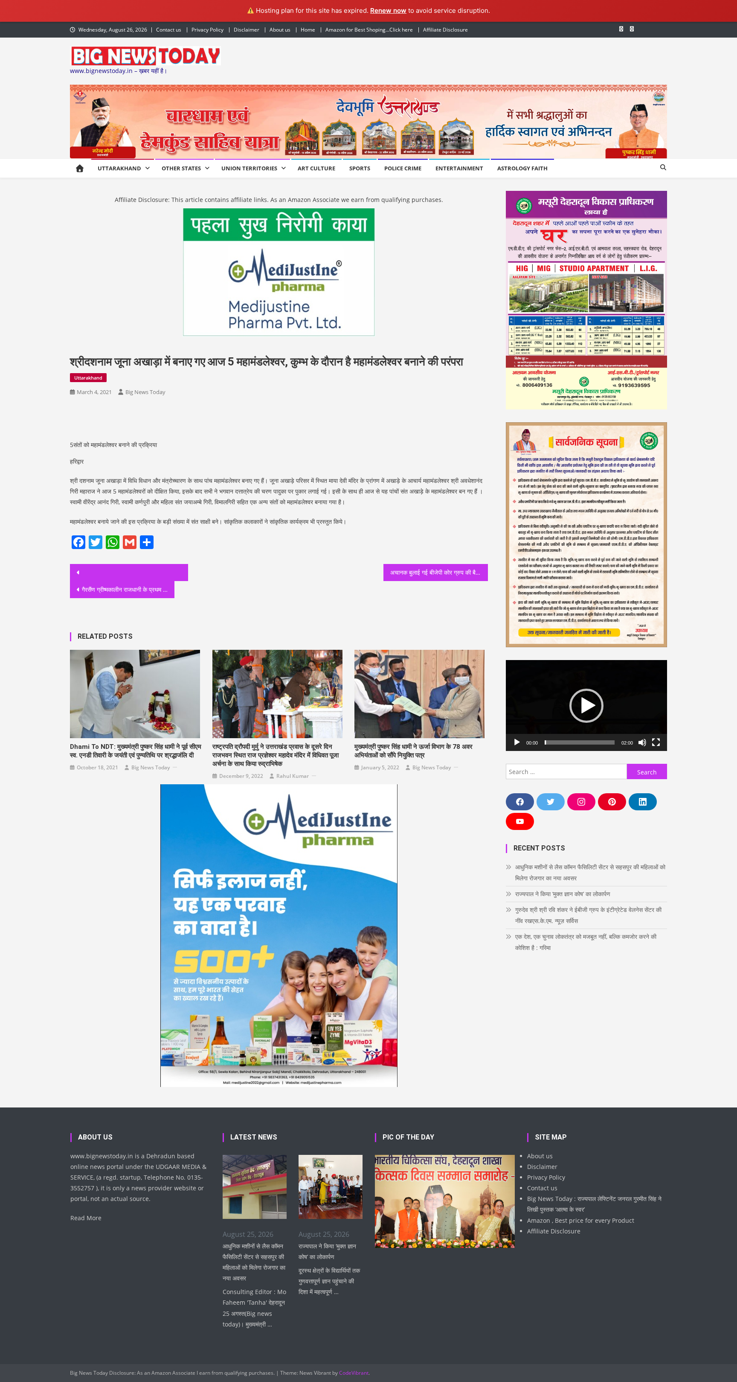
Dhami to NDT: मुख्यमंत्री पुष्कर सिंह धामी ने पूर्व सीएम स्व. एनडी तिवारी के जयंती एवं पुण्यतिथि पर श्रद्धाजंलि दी (135, 751)
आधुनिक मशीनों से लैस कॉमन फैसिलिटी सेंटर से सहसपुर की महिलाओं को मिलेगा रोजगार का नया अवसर (590, 872)
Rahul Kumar (292, 776)
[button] (586, 706)
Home (308, 29)
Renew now (388, 10)
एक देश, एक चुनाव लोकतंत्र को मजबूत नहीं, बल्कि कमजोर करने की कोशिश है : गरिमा (585, 942)
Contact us (168, 29)
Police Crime (402, 168)
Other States (181, 168)
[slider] (580, 742)
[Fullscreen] (656, 742)
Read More (86, 1218)
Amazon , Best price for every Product (580, 1220)
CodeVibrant (353, 1372)
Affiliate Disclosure (445, 29)
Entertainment (459, 168)
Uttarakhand (119, 168)
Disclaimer (246, 29)
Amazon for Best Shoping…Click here (369, 29)
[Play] (517, 742)
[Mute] (642, 742)
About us (280, 29)
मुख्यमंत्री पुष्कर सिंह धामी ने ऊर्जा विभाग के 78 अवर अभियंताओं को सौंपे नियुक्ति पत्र (413, 751)
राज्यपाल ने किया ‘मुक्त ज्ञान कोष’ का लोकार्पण (562, 894)
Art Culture (316, 168)
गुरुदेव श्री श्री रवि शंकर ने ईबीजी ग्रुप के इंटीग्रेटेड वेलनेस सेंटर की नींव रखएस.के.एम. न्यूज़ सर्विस (588, 915)
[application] (586, 705)
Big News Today (145, 392)
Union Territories (249, 168)
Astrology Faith (522, 168)
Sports (359, 168)
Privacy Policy (207, 29)
